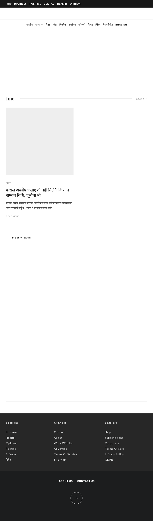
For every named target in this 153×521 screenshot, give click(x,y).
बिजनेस (62, 24)
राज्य (37, 24)
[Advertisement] (76, 60)
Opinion (75, 3)
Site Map (60, 459)
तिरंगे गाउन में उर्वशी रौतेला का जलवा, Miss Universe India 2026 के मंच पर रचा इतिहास (77, 389)
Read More (12, 216)
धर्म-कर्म (81, 24)
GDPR (109, 459)
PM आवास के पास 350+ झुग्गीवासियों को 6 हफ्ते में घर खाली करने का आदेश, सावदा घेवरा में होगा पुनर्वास (83, 370)
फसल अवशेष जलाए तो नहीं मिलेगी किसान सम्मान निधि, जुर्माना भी (37, 192)
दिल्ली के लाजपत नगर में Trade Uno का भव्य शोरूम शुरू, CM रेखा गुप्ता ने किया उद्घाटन (60, 337)
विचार (90, 24)
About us (66, 481)
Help (108, 432)
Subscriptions (114, 437)
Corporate (112, 443)
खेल (55, 24)
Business (20, 3)
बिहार (8, 183)
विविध (97, 24)
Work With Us (63, 443)
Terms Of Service (65, 454)
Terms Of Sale (114, 448)
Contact (59, 432)
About (58, 437)
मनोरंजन (72, 24)
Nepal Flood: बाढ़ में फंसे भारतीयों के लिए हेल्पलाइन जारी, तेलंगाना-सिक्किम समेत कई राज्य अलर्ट (81, 351)
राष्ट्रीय (29, 24)
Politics (35, 3)
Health (62, 3)
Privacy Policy (114, 454)
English (121, 24)
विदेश (9, 3)
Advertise (60, 448)
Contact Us (85, 481)
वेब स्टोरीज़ (108, 24)
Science (49, 3)
